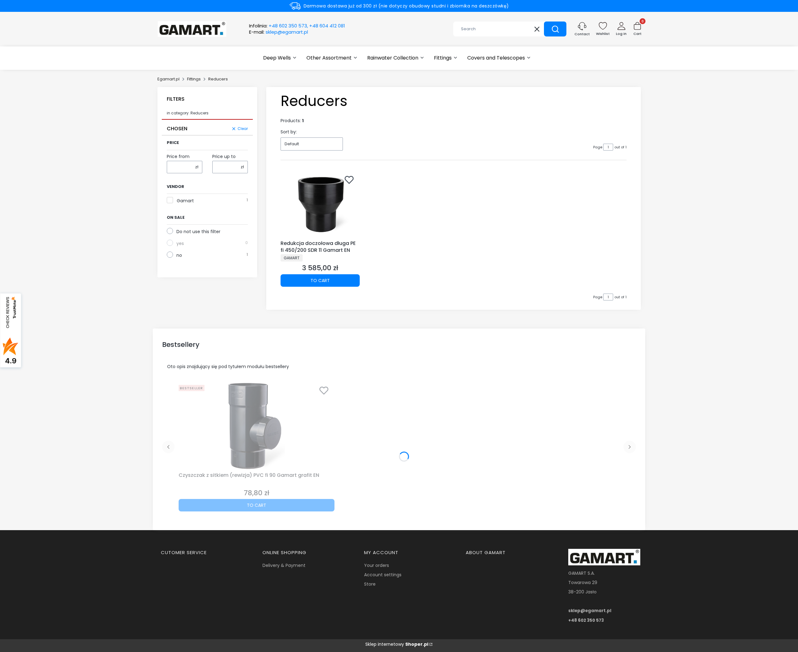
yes (180, 243)
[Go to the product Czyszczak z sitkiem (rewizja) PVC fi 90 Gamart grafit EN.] (256, 426)
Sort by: (289, 132)
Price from (178, 156)
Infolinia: (297, 26)
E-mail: (278, 32)
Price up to (224, 156)
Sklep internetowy (396, 644)
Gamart (185, 201)
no (179, 255)
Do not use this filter (198, 231)
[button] (555, 29)
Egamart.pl (168, 79)
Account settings (382, 575)
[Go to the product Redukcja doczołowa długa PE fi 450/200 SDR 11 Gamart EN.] (320, 204)
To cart (320, 280)
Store (370, 584)
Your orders (376, 565)
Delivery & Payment (283, 565)
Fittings (194, 79)
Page (597, 147)
